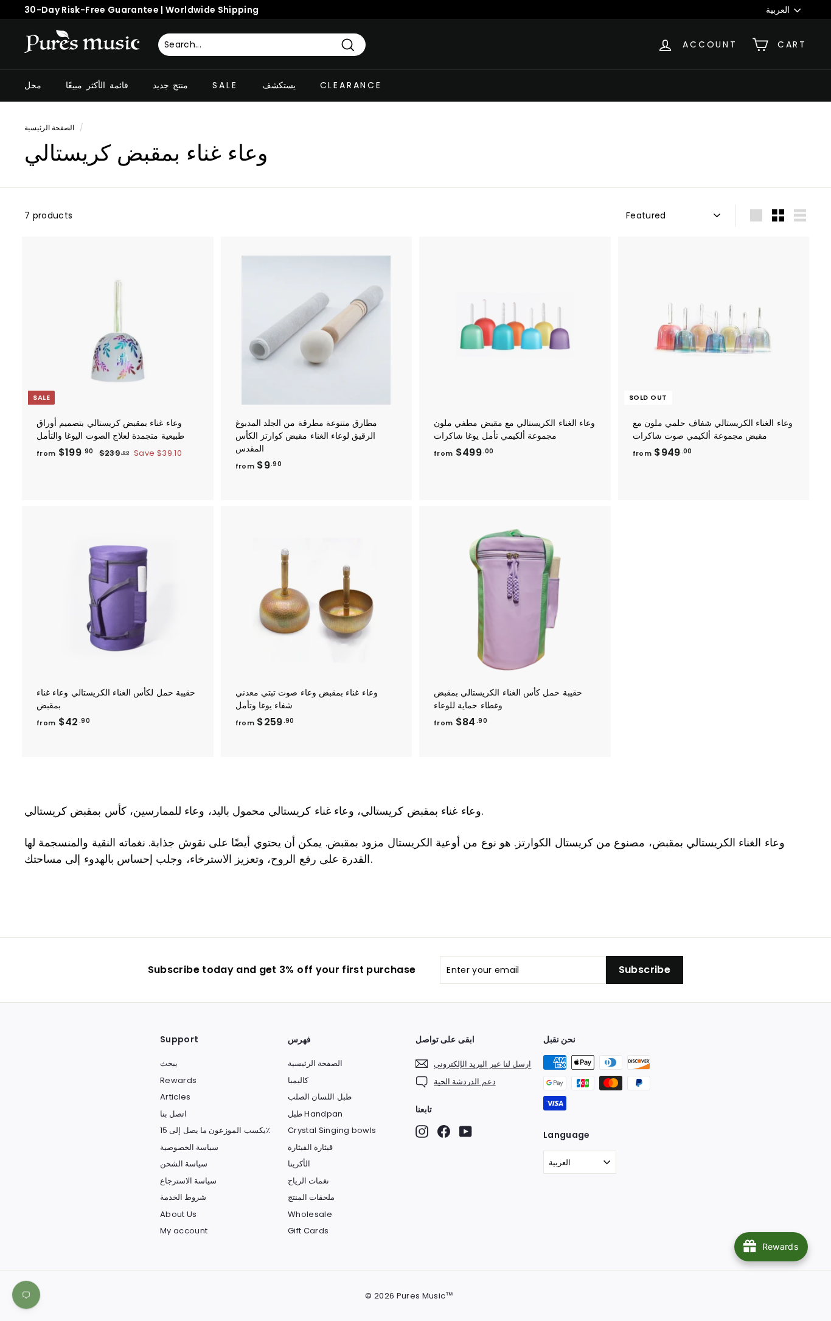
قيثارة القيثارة (310, 1147)
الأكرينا (299, 1163)
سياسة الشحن (183, 1163)
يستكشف (279, 85)
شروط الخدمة (183, 1197)
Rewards (178, 1080)
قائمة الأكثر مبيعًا (97, 85)
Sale (224, 85)
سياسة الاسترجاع (188, 1181)
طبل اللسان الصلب (320, 1097)
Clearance (351, 85)
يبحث (169, 1063)
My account (184, 1230)
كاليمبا (298, 1080)
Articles (175, 1097)
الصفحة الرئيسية (49, 128)
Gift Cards (308, 1230)
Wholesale (310, 1214)
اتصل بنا (173, 1114)
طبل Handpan (315, 1114)
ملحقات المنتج (311, 1197)
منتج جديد (171, 85)
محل (32, 85)
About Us (178, 1214)
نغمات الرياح (308, 1181)
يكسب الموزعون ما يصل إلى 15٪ (215, 1130)
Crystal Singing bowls (332, 1130)
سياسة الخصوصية (189, 1147)
